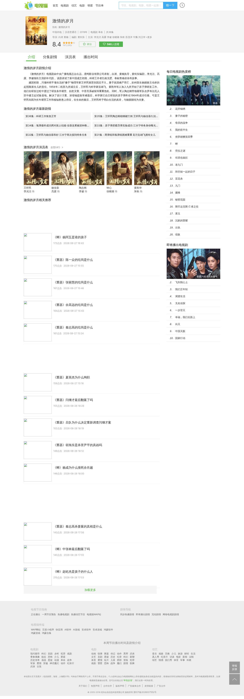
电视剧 (65, 5)
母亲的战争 (181, 122)
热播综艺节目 (78, 614)
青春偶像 (35, 656)
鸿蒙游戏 (35, 633)
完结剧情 (156, 614)
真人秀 (155, 656)
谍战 (43, 660)
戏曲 (161, 653)
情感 (161, 660)
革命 (100, 32)
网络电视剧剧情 (171, 614)
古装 (39, 666)
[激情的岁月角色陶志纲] (91, 184)
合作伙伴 (107, 686)
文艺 (93, 656)
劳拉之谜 (180, 150)
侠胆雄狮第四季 (184, 136)
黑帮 (125, 653)
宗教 (167, 653)
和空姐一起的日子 (185, 171)
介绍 (31, 57)
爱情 (39, 663)
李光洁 (97, 37)
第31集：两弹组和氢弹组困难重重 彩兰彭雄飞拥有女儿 (124, 134)
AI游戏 (76, 629)
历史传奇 (35, 660)
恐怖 (50, 656)
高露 (104, 37)
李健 (109, 37)
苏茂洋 (128, 37)
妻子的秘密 (181, 115)
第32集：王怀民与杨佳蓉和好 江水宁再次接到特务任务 (56, 134)
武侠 (32, 666)
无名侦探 (180, 303)
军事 (182, 660)
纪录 (119, 656)
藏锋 (177, 192)
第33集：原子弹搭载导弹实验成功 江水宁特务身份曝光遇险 (127, 125)
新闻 (185, 656)
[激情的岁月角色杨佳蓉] (64, 184)
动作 (63, 663)
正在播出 (35, 614)
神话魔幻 (54, 663)
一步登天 (180, 310)
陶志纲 (82, 187)
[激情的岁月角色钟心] (119, 184)
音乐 (154, 653)
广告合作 (161, 686)
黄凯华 (138, 187)
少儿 (56, 656)
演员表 (70, 57)
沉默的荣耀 (181, 220)
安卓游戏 (97, 629)
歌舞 (132, 663)
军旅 (32, 663)
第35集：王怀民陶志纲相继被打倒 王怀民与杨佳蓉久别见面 (127, 116)
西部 (119, 660)
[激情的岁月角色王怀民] (36, 184)
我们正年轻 (181, 289)
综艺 (74, 5)
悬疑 (50, 660)
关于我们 (83, 686)
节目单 (100, 5)
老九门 (179, 164)
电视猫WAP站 (94, 614)
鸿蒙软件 (108, 629)
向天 (177, 324)
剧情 (125, 663)
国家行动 (180, 338)
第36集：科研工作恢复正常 (41, 116)
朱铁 (122, 37)
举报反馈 (128, 680)
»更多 (149, 37)
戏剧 (69, 653)
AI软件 (67, 629)
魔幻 (119, 663)
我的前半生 (181, 129)
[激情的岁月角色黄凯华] (147, 184)
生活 (193, 653)
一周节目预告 (49, 614)
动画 (93, 653)
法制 (191, 656)
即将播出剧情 (143, 614)
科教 (189, 660)
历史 (113, 656)
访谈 (172, 656)
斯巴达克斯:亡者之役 (186, 206)
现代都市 (35, 653)
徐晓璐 (115, 37)
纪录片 (70, 663)
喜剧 (50, 653)
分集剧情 (50, 57)
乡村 (56, 653)
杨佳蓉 (55, 187)
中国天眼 (180, 331)
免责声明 (95, 686)
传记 (113, 653)
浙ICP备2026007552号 (144, 692)
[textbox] (141, 5)
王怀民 (27, 187)
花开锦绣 (180, 108)
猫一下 (170, 5)
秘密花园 (180, 199)
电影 (82, 5)
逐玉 (177, 213)
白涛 (60, 37)
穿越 (45, 663)
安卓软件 (86, 629)
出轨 (177, 227)
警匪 (100, 663)
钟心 (109, 187)
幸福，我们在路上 (185, 317)
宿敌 (177, 234)
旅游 (180, 653)
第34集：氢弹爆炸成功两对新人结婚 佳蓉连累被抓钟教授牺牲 (58, 125)
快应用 (59, 629)
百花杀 (179, 178)
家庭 (63, 656)
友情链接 (149, 686)
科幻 (43, 653)
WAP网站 (36, 629)
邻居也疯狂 (181, 157)
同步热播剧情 (127, 614)
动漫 (56, 660)
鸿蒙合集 (46, 633)
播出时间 (91, 57)
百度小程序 (48, 629)
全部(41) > (57, 147)
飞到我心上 (181, 282)
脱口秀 (168, 660)
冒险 (125, 660)
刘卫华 (141, 37)
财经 (186, 653)
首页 (55, 5)
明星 (90, 5)
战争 (69, 660)
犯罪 (63, 653)
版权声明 (120, 686)
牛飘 (135, 37)
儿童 (113, 660)
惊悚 (100, 653)
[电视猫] (36, 5)
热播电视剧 (63, 614)
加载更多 (90, 590)
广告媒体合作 (134, 686)
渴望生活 (180, 296)
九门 (177, 185)
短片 (106, 660)
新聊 (132, 656)
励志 (43, 656)
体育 (93, 660)
